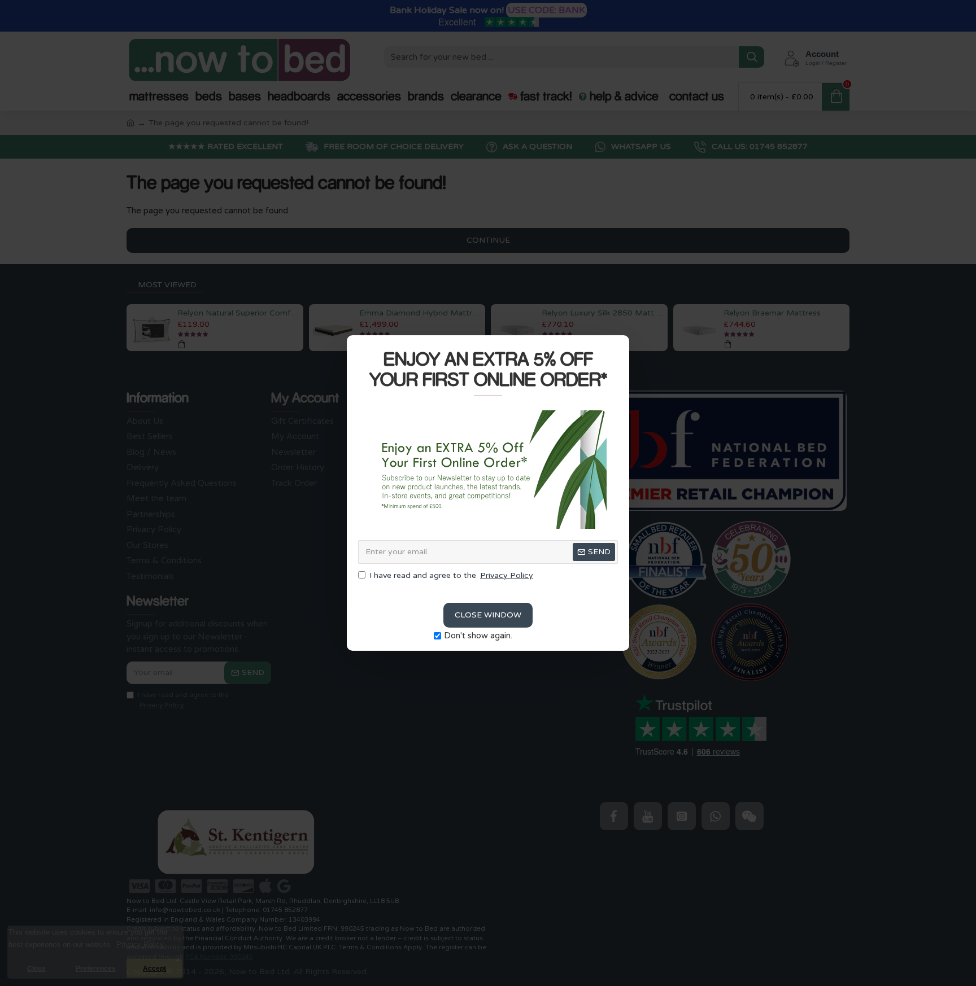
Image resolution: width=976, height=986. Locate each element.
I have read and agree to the (451, 575)
